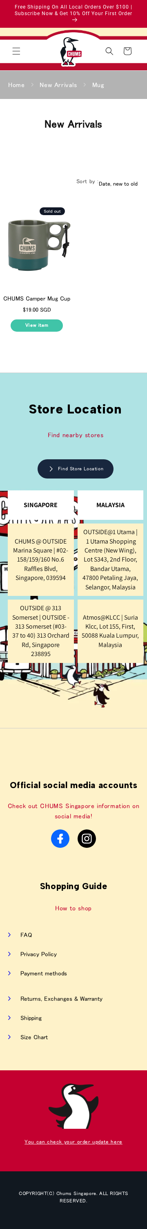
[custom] (60, 838)
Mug (98, 84)
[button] (16, 51)
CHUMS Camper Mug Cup (36, 298)
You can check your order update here (73, 1141)
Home (16, 84)
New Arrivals (58, 84)
